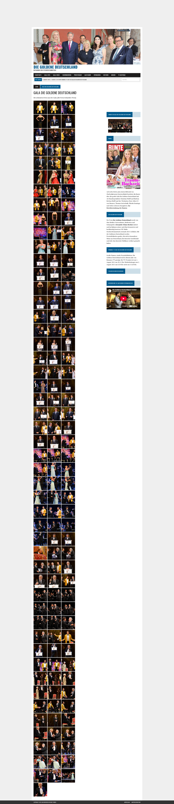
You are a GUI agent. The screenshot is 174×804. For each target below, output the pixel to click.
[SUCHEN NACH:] (130, 79)
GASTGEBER (87, 75)
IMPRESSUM (127, 802)
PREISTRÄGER (78, 75)
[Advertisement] (87, 13)
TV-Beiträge (121, 75)
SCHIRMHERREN (66, 75)
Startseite (38, 75)
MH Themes (53, 802)
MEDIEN (113, 75)
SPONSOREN (97, 75)
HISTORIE (105, 75)
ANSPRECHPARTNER (136, 802)
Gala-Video (56, 75)
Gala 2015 (47, 75)
